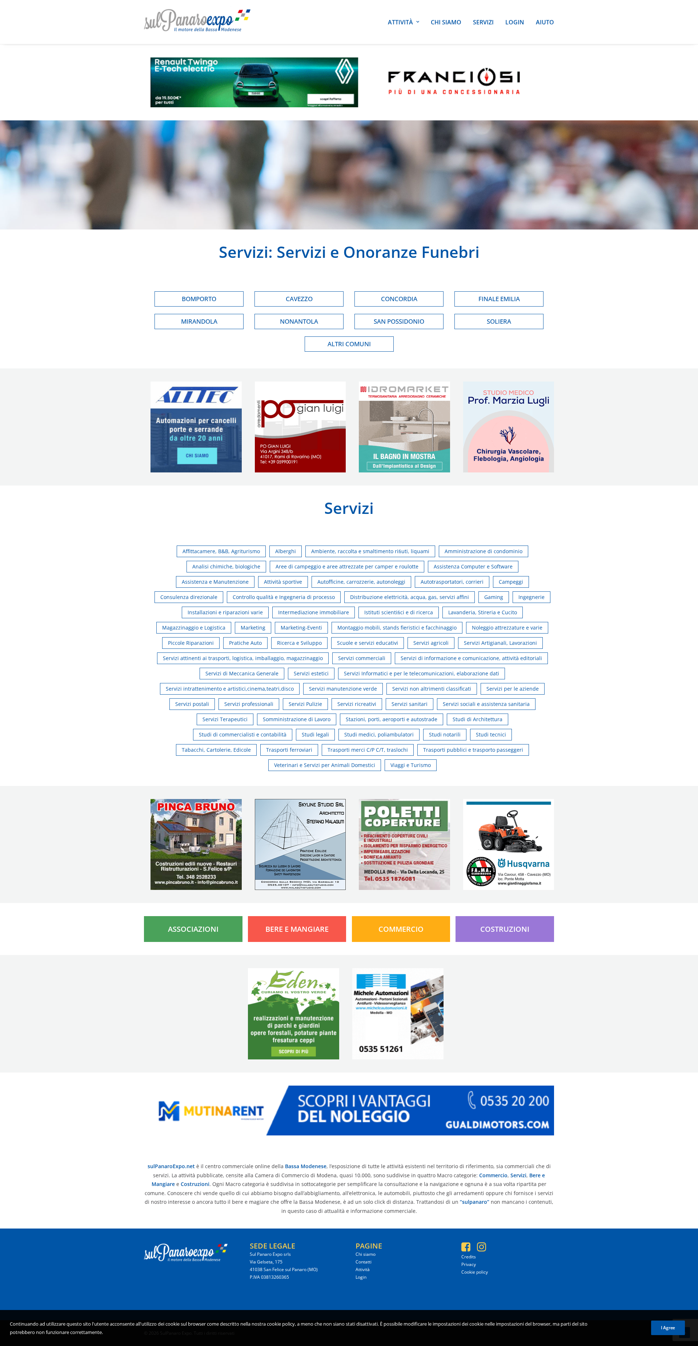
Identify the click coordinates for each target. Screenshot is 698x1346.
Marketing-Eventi (301, 627)
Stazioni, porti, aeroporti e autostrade (391, 719)
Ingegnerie (531, 597)
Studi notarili (445, 734)
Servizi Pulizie (305, 703)
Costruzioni (504, 929)
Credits (468, 1257)
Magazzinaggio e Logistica (193, 627)
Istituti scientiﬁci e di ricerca (398, 612)
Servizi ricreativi (356, 703)
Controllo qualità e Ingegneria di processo (284, 597)
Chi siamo (446, 22)
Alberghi (285, 551)
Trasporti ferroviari (289, 749)
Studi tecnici (491, 734)
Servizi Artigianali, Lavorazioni (500, 642)
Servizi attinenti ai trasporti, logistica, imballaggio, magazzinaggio (243, 658)
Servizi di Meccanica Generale (241, 673)
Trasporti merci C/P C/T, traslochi (368, 749)
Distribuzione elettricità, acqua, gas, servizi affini (409, 597)
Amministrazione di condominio (483, 551)
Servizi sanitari (410, 703)
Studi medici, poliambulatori (379, 734)
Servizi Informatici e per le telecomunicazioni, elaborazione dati (421, 673)
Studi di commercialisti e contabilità (242, 734)
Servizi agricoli (431, 642)
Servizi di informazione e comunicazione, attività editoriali (471, 658)
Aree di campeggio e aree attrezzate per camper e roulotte (347, 566)
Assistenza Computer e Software (473, 566)
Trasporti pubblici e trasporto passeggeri (473, 749)
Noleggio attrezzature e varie (507, 627)
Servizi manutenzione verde (343, 688)
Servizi (483, 22)
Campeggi (511, 581)
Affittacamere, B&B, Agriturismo (221, 551)
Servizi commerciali (361, 658)
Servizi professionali (248, 703)
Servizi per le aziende (512, 688)
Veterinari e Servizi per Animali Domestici (324, 765)
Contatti (364, 1262)
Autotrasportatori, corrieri (452, 581)
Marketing (253, 627)
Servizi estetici (311, 673)
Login (514, 22)
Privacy (468, 1264)
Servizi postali (192, 703)
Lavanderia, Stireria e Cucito (482, 612)
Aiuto (545, 22)
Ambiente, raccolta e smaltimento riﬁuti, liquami (370, 551)
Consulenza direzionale (188, 597)
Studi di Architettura (477, 719)
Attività (400, 22)
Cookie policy (474, 1272)
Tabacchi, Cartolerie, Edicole (216, 749)
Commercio (401, 929)
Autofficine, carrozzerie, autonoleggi (361, 581)
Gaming (493, 597)
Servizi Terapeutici (225, 719)
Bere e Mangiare (297, 929)
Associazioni (193, 929)
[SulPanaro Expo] (197, 22)
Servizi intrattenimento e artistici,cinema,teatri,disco (230, 688)
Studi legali (315, 734)
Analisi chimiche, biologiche (226, 566)
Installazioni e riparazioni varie (225, 612)
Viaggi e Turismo (410, 765)
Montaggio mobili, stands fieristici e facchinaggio (397, 627)
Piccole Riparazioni (191, 642)
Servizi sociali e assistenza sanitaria (486, 703)
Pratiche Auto (245, 642)
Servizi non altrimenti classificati (431, 688)
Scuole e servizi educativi (367, 642)
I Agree (668, 1328)
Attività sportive (283, 581)
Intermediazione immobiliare (313, 612)
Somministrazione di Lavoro (296, 719)
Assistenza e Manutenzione (215, 581)
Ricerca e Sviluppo (299, 642)
